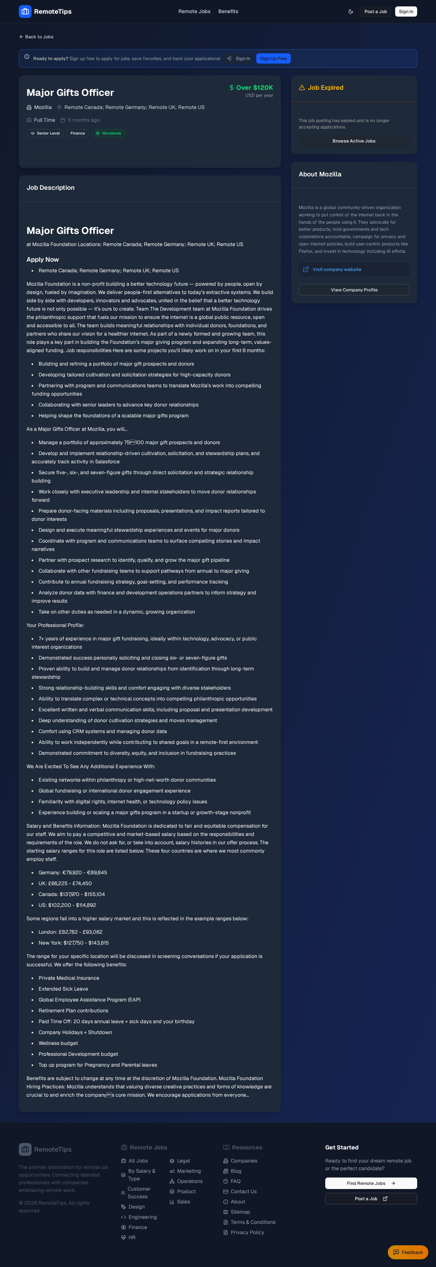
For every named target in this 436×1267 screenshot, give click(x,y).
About (238, 1201)
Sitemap (240, 1212)
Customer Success (139, 1193)
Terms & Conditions (253, 1222)
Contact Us (244, 1191)
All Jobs (138, 1160)
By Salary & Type (141, 1175)
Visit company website (337, 269)
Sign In (406, 11)
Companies (244, 1160)
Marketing (189, 1171)
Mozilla (43, 107)
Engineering (143, 1217)
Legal (183, 1160)
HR (132, 1237)
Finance (138, 1227)
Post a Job (376, 11)
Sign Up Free (273, 58)
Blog (236, 1171)
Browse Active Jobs (354, 141)
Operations (190, 1181)
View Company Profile (354, 290)
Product (186, 1191)
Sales (183, 1201)
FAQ (236, 1181)
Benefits (228, 11)
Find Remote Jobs (366, 1183)
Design (137, 1206)
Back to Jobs (39, 37)
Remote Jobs (194, 11)
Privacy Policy (247, 1232)
